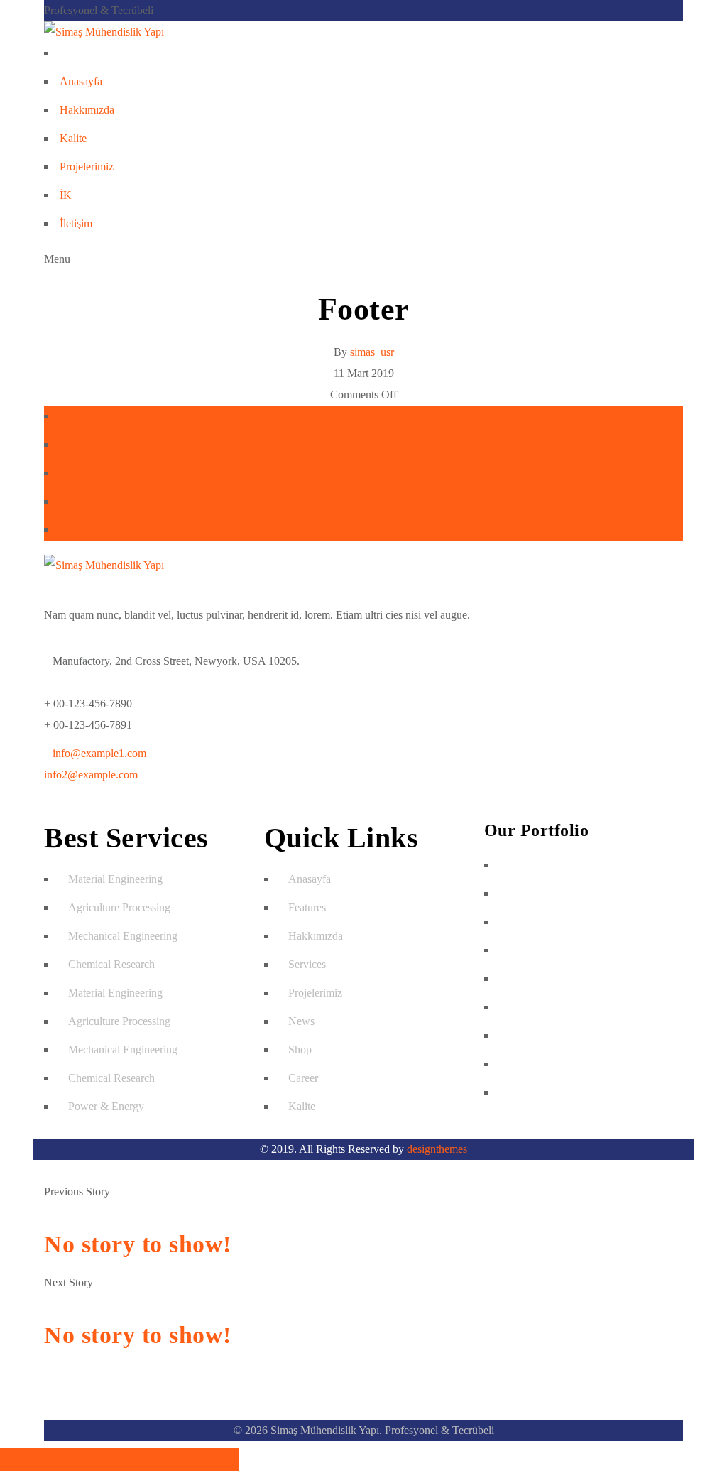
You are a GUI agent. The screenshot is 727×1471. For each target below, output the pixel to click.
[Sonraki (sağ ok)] (219, 1459)
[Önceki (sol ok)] (179, 1459)
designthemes (437, 1149)
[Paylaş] (60, 1459)
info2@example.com (91, 775)
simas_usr (372, 352)
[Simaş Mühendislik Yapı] (104, 32)
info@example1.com (99, 753)
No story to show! (137, 1244)
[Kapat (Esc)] (20, 1459)
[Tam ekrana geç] (99, 1459)
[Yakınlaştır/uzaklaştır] (139, 1459)
